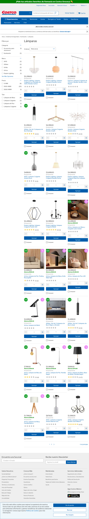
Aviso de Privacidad (7, 487)
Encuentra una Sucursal (11, 457)
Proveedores (5, 482)
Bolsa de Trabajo (6, 493)
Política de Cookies (32, 511)
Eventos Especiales (29, 479)
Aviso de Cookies (6, 490)
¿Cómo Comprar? (28, 474)
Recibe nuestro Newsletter (57, 457)
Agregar (34, 95)
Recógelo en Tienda (54, 19)
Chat (25, 23)
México (83, 5)
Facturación (7, 23)
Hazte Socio (49, 476)
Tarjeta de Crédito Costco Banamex (55, 482)
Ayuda (47, 485)
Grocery (24, 19)
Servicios (17, 23)
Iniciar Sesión (69, 13)
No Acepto (70, 515)
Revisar (69, 510)
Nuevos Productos (29, 495)
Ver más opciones (7, 76)
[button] (56, 13)
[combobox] (25, 13)
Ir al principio (84, 444)
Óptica (66, 19)
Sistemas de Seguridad (12, 36)
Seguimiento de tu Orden (74, 474)
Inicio (3, 36)
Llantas (42, 19)
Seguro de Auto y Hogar (30, 490)
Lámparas (30, 36)
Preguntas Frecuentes (8, 479)
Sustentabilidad (6, 474)
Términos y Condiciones (8, 485)
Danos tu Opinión (28, 493)
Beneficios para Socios (52, 479)
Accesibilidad (5, 498)
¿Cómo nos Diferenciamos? (9, 476)
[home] (9, 13)
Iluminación (23, 36)
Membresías (33, 19)
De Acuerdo (70, 505)
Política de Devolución (74, 479)
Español (72, 5)
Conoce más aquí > (65, 31)
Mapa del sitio (5, 495)
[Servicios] (20, 23)
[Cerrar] (87, 27)
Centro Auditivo (28, 485)
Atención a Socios (72, 482)
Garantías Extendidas (29, 498)
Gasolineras (74, 19)
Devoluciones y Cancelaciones (76, 476)
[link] (34, 74)
